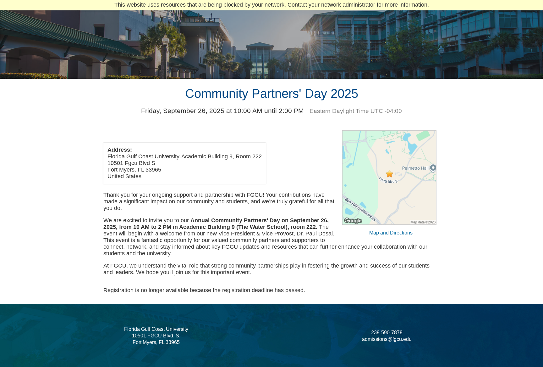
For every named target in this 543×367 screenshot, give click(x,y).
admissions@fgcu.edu (387, 339)
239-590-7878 (387, 332)
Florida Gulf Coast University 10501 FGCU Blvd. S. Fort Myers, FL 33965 (156, 335)
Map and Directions (391, 232)
